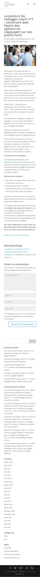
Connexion (7, 548)
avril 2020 (7, 527)
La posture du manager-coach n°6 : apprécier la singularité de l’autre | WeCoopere (16, 252)
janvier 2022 (8, 485)
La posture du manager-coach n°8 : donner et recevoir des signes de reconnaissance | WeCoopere (20, 419)
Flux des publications (11, 551)
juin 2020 (7, 521)
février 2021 (8, 504)
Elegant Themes (18, 571)
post (5, 539)
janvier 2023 (8, 462)
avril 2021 (7, 498)
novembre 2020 (9, 514)
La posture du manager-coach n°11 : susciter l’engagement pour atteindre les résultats (18, 397)
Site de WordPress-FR (11, 558)
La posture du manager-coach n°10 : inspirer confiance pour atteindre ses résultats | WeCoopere (19, 392)
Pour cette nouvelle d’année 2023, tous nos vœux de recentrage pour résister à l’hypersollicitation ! (19, 353)
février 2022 (8, 482)
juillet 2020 (8, 518)
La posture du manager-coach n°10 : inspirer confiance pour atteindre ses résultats (19, 411)
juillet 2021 (8, 488)
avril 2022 (7, 475)
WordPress (20, 574)
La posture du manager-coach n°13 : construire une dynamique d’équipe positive (18, 367)
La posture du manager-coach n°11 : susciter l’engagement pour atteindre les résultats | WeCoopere (19, 445)
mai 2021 (7, 495)
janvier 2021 (8, 508)
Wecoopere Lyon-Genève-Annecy (18, 39)
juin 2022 (7, 469)
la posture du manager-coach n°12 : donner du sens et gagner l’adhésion (18, 451)
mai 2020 (7, 524)
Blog (13, 41)
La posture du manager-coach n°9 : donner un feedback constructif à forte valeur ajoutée (19, 424)
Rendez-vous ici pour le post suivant (16, 235)
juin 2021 (7, 491)
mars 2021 (7, 501)
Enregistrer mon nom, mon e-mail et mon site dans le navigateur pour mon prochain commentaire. (20, 316)
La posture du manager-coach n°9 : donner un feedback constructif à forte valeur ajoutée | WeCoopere (20, 405)
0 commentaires (22, 41)
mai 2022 (7, 472)
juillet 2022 (8, 465)
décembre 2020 (9, 511)
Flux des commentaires (12, 554)
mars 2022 (7, 478)
